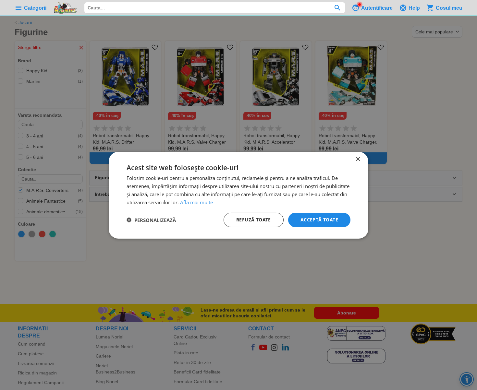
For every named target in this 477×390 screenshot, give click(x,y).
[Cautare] (337, 8)
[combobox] (214, 8)
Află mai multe (196, 202)
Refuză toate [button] (253, 220)
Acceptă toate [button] (319, 220)
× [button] (357, 159)
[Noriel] (65, 7)
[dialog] (238, 194)
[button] (151, 219)
